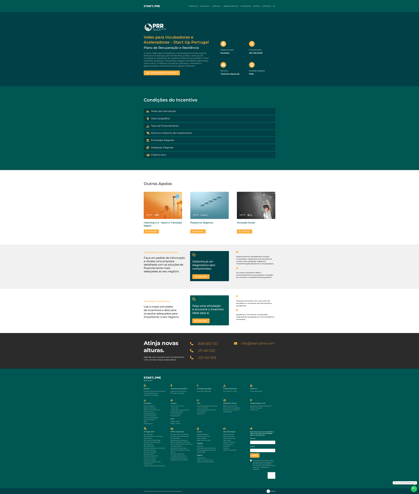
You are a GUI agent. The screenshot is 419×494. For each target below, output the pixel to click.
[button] (209, 111)
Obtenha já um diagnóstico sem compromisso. (203, 265)
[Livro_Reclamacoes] (271, 490)
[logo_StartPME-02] (152, 6)
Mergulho (179, 491)
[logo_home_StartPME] (152, 377)
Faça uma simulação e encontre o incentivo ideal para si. (208, 309)
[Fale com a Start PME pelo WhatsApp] (414, 489)
